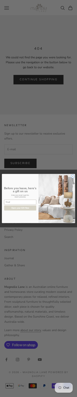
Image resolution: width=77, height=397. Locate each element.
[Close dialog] (72, 176)
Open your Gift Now (20, 208)
